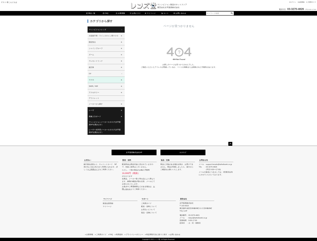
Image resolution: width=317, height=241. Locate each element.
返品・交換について (149, 213)
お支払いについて (148, 209)
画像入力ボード (95, 116)
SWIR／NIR (93, 86)
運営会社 (183, 199)
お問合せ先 (203, 160)
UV (90, 74)
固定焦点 (92, 42)
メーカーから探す (96, 104)
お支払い (87, 160)
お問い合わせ (181, 13)
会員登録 (301, 2)
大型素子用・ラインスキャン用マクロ (103, 36)
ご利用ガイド (311, 2)
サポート (145, 199)
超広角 (91, 67)
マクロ (91, 80)
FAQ (106, 13)
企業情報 (121, 13)
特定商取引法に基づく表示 (156, 234)
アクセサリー (94, 92)
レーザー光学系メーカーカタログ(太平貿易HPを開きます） (105, 131)
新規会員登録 (108, 203)
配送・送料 (126, 160)
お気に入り (136, 13)
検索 (232, 13)
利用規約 (119, 234)
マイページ (151, 13)
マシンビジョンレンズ (97, 30)
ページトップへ (230, 144)
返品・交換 (165, 160)
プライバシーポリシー (134, 234)
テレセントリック (96, 61)
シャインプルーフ (96, 48)
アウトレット (94, 98)
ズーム (91, 55)
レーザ (91, 110)
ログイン (293, 2)
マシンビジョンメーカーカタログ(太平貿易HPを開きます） (105, 123)
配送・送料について (149, 206)
